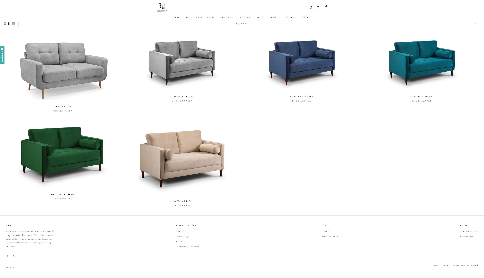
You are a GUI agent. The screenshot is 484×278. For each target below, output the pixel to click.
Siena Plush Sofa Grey (182, 96)
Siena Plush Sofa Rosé (182, 201)
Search (179, 231)
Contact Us (2, 56)
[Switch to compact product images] (13, 23)
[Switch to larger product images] (5, 23)
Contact (305, 17)
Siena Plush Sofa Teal (421, 96)
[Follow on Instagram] (14, 256)
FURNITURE (225, 17)
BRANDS (274, 17)
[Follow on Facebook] (7, 256)
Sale (177, 17)
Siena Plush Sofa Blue (301, 96)
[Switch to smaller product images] (9, 23)
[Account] (311, 7)
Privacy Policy (466, 236)
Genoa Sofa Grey (62, 106)
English (8, 267)
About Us (290, 17)
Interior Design (193, 17)
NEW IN (210, 17)
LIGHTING (243, 17)
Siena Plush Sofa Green (62, 194)
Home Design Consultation (188, 246)
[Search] (318, 7)
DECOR (259, 17)
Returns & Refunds (330, 236)
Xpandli (474, 265)
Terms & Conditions (469, 231)
